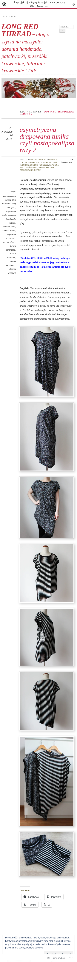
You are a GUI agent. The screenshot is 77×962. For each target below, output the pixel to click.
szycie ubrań (9, 242)
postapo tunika (8, 230)
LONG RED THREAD (19, 30)
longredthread (38, 159)
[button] (46, 361)
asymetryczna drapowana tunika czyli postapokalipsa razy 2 (47, 139)
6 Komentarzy (67, 161)
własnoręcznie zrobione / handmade (37, 168)
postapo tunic (9, 227)
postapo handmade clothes (11, 219)
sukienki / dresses (39, 165)
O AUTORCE (9, 16)
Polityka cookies (34, 947)
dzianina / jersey (33, 162)
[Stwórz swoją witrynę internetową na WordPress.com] (38, 4)
